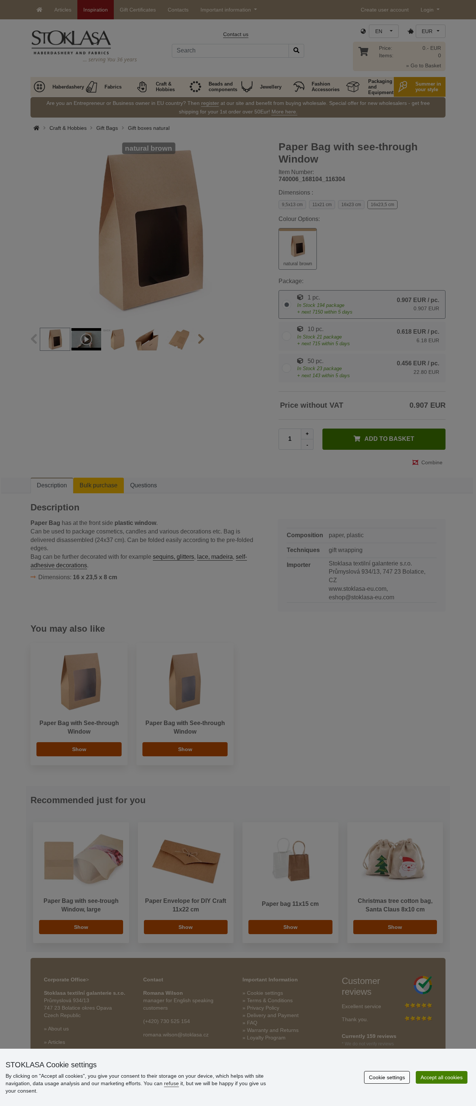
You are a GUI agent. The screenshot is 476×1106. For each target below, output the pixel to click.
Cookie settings (387, 1077)
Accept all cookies (442, 1077)
